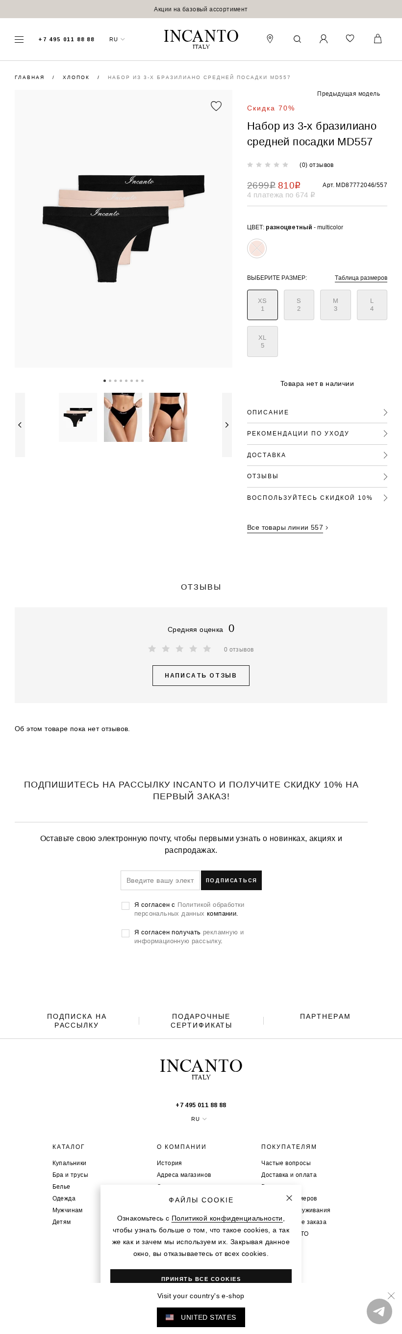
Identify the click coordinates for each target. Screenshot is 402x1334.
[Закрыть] (289, 1198)
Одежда (63, 1198)
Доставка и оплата (289, 1174)
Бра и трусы (70, 1174)
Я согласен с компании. (189, 908)
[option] (201, 9)
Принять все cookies (201, 1279)
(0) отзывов (316, 164)
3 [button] (115, 380)
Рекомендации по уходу (298, 433)
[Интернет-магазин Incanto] (201, 39)
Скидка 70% (271, 108)
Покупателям (289, 1146)
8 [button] (142, 380)
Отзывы (263, 476)
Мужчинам (67, 1210)
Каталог (68, 1146)
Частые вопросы (286, 1163)
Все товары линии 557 (285, 527)
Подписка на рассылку (77, 1020)
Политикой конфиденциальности (227, 1218)
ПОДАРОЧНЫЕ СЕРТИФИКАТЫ (201, 1020)
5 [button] (126, 380)
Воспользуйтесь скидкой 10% (310, 497)
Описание (268, 412)
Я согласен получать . (189, 936)
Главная (31, 77)
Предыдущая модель (348, 93)
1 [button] (104, 380)
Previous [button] (20, 425)
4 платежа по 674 (281, 195)
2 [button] (110, 380)
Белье (61, 1186)
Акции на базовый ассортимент (201, 9)
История (169, 1163)
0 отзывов (239, 649)
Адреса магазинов (184, 1174)
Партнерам (325, 1016)
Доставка (266, 455)
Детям (61, 1221)
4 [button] (121, 380)
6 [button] (131, 380)
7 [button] (137, 380)
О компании (182, 1146)
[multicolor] (257, 248)
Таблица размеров (361, 277)
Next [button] (227, 425)
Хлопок (77, 77)
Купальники (69, 1163)
